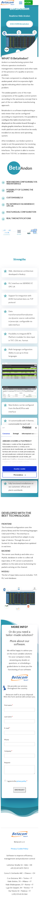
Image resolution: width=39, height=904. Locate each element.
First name (8, 705)
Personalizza (18, 475)
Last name (8, 717)
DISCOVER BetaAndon (19, 24)
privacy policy (21, 781)
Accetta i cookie (19, 469)
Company (8, 751)
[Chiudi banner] (36, 427)
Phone (6, 740)
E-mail (7, 728)
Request (7, 763)
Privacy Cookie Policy (19, 849)
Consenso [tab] (6, 433)
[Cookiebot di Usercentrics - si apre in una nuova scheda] (23, 427)
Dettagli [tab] (16, 433)
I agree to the (17, 781)
